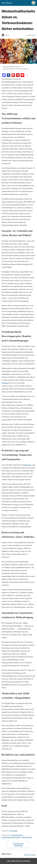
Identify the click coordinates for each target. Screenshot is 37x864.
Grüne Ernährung (17, 835)
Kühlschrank (27, 465)
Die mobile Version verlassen (18, 861)
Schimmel (5, 383)
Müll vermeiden (27, 837)
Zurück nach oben (29, 855)
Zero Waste (13, 831)
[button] (4, 75)
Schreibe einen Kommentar (18, 845)
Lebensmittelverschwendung (11, 837)
